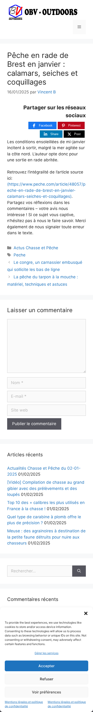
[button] (85, 613)
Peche (20, 255)
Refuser (46, 679)
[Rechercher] (79, 571)
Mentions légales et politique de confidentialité (24, 704)
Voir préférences (46, 692)
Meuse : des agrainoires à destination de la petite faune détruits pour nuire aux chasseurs (46, 537)
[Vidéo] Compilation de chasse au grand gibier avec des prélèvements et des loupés (45, 488)
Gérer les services (46, 653)
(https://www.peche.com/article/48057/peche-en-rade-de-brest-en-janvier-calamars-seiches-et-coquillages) (46, 190)
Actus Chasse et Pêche (36, 247)
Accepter (46, 666)
